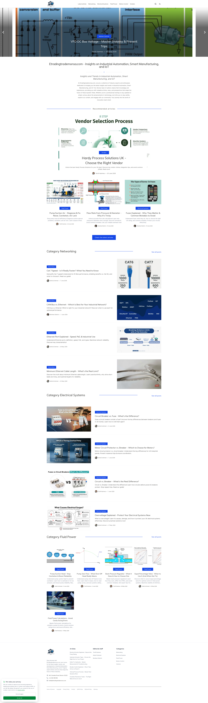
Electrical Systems (102, 4)
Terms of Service (51, 689)
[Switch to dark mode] (159, 3)
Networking (91, 4)
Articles (72, 649)
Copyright (59, 689)
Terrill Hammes (97, 652)
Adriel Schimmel (97, 655)
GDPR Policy (80, 689)
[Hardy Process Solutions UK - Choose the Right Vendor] (104, 145)
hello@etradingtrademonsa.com (57, 680)
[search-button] (155, 4)
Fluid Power (113, 4)
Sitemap (96, 689)
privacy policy (21, 690)
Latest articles (82, 4)
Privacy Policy (66, 689)
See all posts (156, 252)
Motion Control (123, 4)
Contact (73, 689)
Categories (120, 649)
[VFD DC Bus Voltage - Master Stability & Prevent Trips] (104, 32)
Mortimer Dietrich (97, 658)
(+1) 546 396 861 (53, 678)
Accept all (19, 698)
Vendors (132, 4)
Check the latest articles (104, 237)
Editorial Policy (88, 689)
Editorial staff (98, 649)
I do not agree (19, 694)
